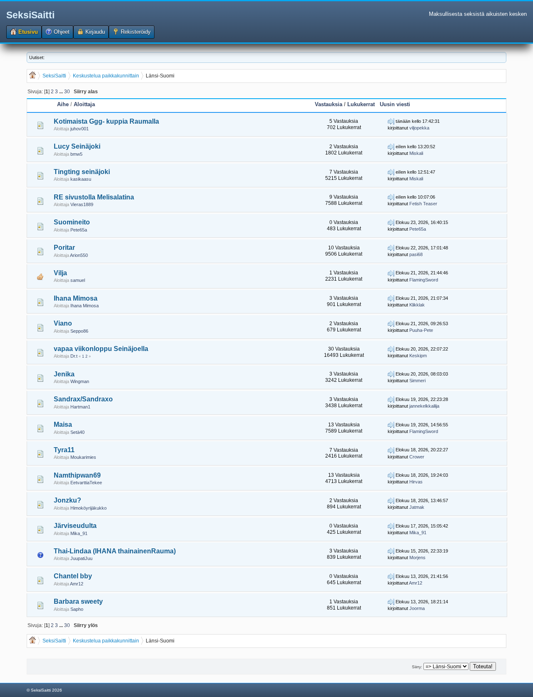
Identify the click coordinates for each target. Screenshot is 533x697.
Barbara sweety (78, 601)
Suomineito (72, 222)
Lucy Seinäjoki (77, 146)
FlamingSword (423, 279)
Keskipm (418, 355)
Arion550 (79, 255)
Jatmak (416, 507)
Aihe (63, 104)
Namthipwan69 (77, 475)
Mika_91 (78, 533)
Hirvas (416, 481)
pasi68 (416, 254)
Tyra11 (64, 449)
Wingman (79, 381)
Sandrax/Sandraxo (83, 399)
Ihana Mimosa (75, 298)
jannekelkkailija (424, 405)
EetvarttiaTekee (86, 482)
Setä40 (77, 432)
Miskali (416, 153)
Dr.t (73, 355)
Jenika (64, 374)
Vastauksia (328, 104)
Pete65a (78, 229)
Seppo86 (79, 331)
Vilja (60, 272)
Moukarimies (83, 457)
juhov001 (79, 128)
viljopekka (419, 127)
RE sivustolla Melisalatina (94, 197)
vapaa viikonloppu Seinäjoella (101, 348)
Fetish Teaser (423, 203)
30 (67, 91)
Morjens (417, 557)
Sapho (76, 609)
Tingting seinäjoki (82, 171)
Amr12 (76, 583)
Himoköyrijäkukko (88, 507)
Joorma (417, 608)
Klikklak (417, 304)
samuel (77, 280)
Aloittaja (84, 104)
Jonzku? (67, 500)
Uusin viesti (395, 104)
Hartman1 (80, 406)
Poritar (64, 247)
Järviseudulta (75, 525)
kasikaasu (80, 179)
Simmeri (417, 380)
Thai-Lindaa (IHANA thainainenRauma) (115, 551)
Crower (416, 456)
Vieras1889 (81, 204)
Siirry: (417, 667)
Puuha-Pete (421, 330)
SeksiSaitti (30, 15)
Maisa (63, 424)
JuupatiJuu (81, 558)
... (61, 91)
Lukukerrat (361, 104)
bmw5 (76, 154)
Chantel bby (73, 576)
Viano (63, 323)
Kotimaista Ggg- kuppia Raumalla (106, 121)
